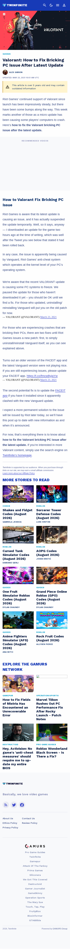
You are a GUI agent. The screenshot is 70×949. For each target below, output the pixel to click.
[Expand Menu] (57, 5)
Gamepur (35, 861)
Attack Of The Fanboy (35, 866)
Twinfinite (35, 857)
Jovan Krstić (43, 559)
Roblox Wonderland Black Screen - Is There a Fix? (51, 752)
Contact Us (28, 818)
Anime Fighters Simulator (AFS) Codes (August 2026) (15, 642)
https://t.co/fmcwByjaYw (42, 376)
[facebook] (22, 805)
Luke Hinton (43, 522)
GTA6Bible (35, 920)
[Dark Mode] (51, 5)
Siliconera (35, 875)
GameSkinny (35, 893)
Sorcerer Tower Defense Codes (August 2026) (48, 514)
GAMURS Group (60, 929)
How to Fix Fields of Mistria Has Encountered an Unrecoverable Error (16, 707)
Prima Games (35, 870)
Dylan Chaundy (11, 607)
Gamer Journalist (35, 888)
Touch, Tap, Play (35, 906)
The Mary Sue (35, 902)
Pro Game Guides (35, 852)
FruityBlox (35, 911)
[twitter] (13, 805)
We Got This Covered (35, 879)
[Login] (64, 5)
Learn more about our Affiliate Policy (19, 473)
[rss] (6, 805)
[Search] (44, 5)
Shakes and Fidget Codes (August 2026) (17, 514)
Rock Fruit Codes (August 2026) (50, 638)
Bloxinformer (35, 915)
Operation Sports (35, 897)
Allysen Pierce (44, 644)
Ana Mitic (8, 652)
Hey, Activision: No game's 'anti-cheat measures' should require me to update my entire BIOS (18, 758)
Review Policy (29, 823)
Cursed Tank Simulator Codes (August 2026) (16, 555)
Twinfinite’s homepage (17, 455)
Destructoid (35, 884)
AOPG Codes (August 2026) (47, 553)
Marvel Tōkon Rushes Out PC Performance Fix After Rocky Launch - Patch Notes (49, 709)
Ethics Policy (10, 823)
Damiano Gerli (11, 563)
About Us (8, 818)
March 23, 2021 (48, 317)
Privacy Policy (10, 827)
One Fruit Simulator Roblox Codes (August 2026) (16, 597)
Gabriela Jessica (12, 522)
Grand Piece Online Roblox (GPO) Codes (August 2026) (51, 597)
